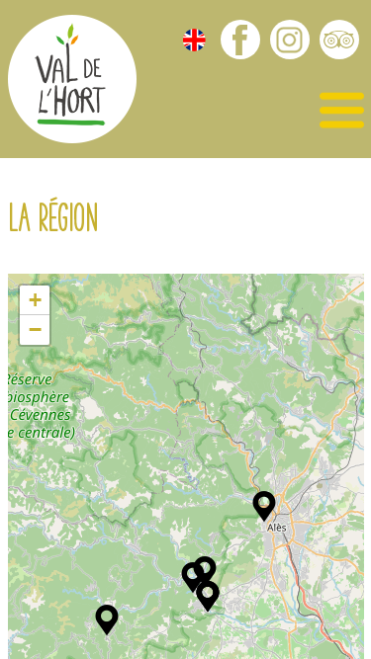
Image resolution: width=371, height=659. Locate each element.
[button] (264, 507)
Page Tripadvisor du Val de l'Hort (339, 39)
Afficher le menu (342, 111)
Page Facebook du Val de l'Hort (240, 39)
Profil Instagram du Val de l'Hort (290, 39)
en (194, 40)
